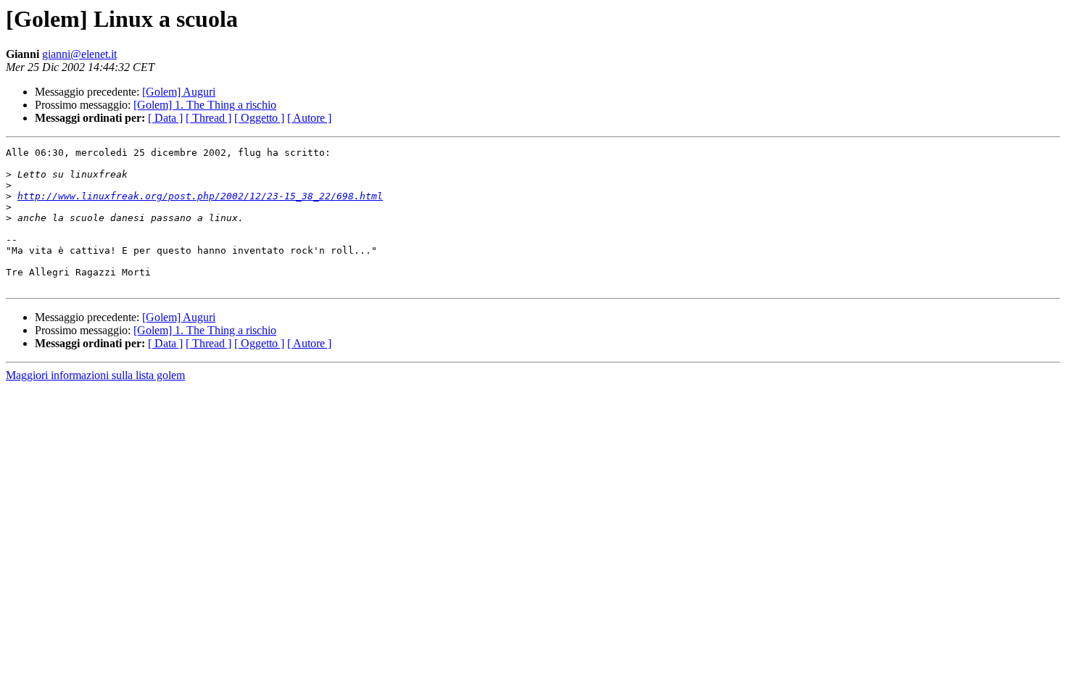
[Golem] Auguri (178, 92)
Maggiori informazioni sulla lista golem (95, 375)
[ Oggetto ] (259, 118)
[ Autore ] (309, 118)
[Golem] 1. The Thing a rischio (204, 105)
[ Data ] (165, 118)
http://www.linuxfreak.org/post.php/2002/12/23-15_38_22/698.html (200, 196)
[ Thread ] (208, 118)
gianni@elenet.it (79, 54)
